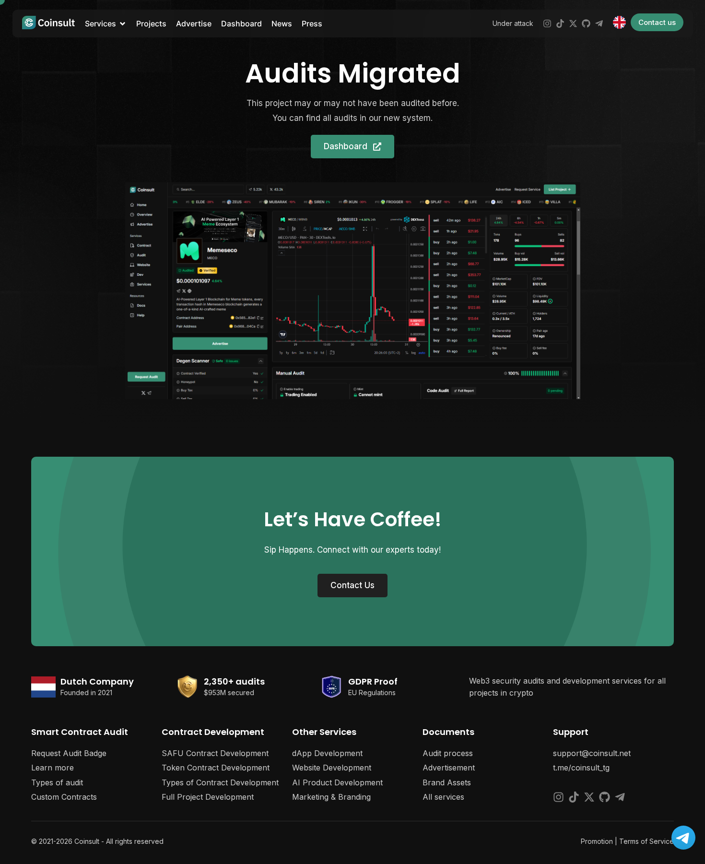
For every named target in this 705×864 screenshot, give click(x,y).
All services (443, 797)
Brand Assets (447, 782)
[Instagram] (547, 23)
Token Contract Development (216, 767)
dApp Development (327, 753)
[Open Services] (122, 23)
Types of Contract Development (220, 782)
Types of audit (57, 782)
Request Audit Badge (68, 753)
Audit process (448, 753)
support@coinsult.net (592, 753)
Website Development (331, 767)
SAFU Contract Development (215, 753)
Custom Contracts (64, 797)
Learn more (52, 767)
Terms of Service (646, 841)
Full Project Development (208, 797)
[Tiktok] (560, 23)
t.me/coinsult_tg (581, 767)
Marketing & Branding (331, 797)
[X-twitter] (573, 23)
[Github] (586, 23)
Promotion (597, 841)
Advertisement (449, 767)
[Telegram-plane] (599, 23)
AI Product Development (337, 782)
